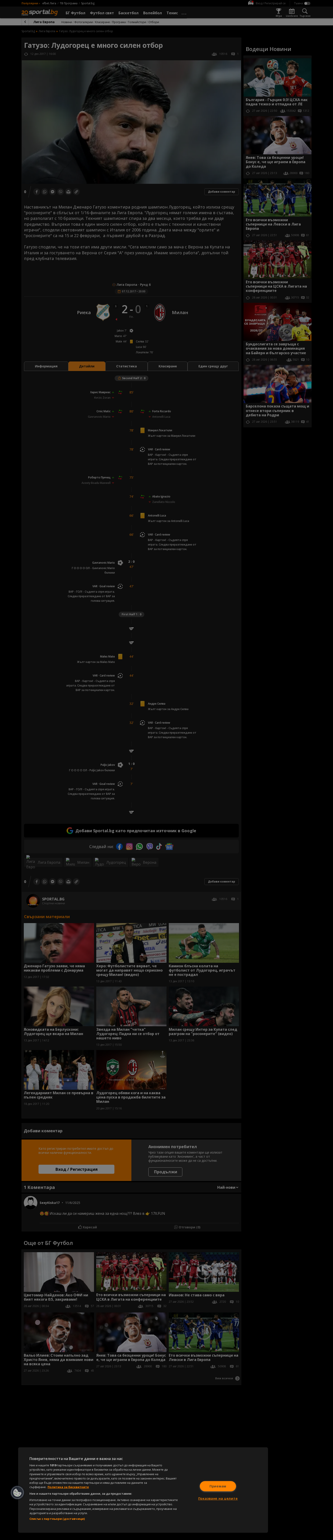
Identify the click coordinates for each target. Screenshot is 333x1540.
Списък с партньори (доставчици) (57, 1519)
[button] (17, 1492)
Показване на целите (218, 1498)
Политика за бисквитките (68, 1487)
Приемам (218, 1486)
